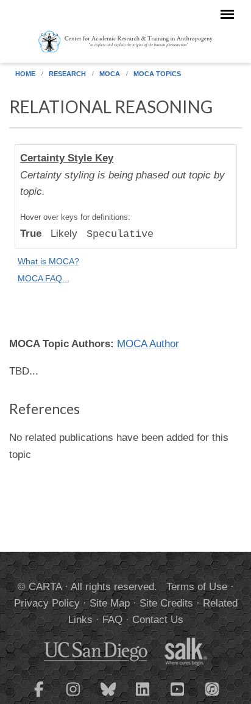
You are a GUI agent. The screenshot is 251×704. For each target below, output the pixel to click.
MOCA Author (148, 344)
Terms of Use (196, 587)
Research (67, 73)
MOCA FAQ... (43, 278)
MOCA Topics (157, 73)
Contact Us (157, 619)
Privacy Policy (47, 603)
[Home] (125, 41)
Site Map (110, 603)
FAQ (112, 619)
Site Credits (166, 603)
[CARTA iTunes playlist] (212, 688)
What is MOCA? (48, 261)
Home (25, 73)
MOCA (109, 73)
